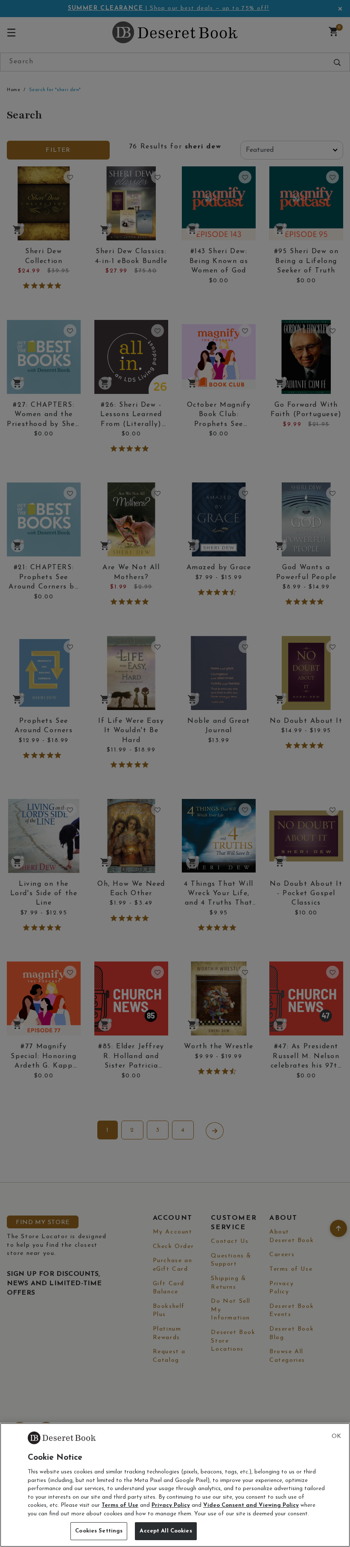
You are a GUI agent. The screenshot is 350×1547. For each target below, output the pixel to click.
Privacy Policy (171, 1505)
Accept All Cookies (166, 1531)
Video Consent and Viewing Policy (251, 1505)
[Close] (336, 1436)
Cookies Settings (98, 1531)
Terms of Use (120, 1505)
